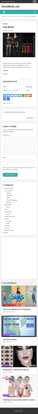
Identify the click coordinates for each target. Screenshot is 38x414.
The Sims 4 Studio (10, 339)
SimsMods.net (10, 6)
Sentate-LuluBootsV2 (11, 91)
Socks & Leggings (11, 200)
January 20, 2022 (8, 30)
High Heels (9, 103)
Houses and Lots (10, 216)
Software (7, 226)
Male (7, 223)
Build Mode (8, 205)
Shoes (6, 219)
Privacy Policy (18, 411)
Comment (6, 135)
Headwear (9, 195)
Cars (6, 209)
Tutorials (5, 233)
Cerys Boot (30, 118)
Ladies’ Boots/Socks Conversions (15, 112)
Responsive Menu (35, 1)
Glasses (8, 193)
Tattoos (7, 228)
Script (8, 214)
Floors (8, 207)
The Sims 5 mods (8, 230)
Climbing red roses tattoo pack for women (19, 400)
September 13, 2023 (9, 312)
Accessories (8, 191)
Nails (7, 198)
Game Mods (8, 212)
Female (5, 24)
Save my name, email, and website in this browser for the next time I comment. (19, 168)
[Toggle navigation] (3, 12)
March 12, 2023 (7, 342)
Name (4, 157)
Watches (9, 202)
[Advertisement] (19, 258)
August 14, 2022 (7, 372)
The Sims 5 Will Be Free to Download (16, 309)
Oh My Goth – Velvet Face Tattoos (16, 370)
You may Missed (10, 283)
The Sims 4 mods (8, 188)
